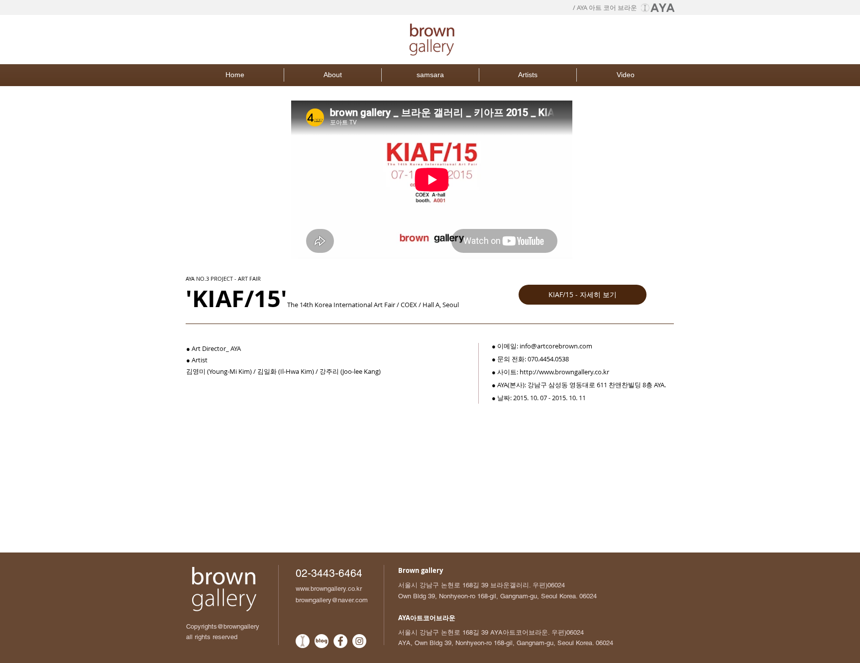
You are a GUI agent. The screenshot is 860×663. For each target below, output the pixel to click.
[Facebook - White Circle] (340, 641)
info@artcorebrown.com (556, 345)
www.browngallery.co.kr (329, 588)
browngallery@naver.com (332, 600)
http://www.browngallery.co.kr (564, 371)
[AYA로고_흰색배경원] (303, 641)
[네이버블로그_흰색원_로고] (321, 641)
